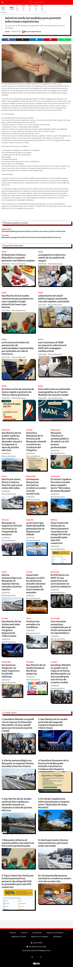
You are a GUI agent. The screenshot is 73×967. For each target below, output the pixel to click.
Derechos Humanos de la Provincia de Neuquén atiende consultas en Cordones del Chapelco (36, 442)
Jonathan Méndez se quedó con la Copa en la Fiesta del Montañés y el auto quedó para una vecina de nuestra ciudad (61, 674)
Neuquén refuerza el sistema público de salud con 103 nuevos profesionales (60, 440)
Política (54, 520)
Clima (4, 476)
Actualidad (55, 476)
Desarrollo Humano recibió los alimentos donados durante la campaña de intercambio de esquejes (35, 584)
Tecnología (55, 618)
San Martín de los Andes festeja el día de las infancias (36, 669)
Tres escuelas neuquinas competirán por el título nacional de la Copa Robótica (61, 627)
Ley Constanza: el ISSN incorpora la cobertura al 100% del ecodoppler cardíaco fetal (52, 346)
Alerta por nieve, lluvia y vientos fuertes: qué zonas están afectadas (12, 483)
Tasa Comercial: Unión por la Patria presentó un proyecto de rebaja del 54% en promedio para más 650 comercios (60, 533)
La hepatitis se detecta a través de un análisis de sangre (51, 257)
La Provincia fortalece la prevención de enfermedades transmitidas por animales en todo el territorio (18, 348)
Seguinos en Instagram (39, 937)
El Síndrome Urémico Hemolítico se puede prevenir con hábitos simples (18, 257)
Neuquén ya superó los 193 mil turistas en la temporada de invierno (31, 237)
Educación (55, 572)
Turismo (5, 235)
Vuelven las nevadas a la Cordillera (33, 624)
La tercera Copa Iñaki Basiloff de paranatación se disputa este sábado (35, 529)
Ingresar (58, 937)
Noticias (13, 933)
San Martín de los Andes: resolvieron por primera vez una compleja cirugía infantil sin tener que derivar (17, 301)
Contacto (24, 933)
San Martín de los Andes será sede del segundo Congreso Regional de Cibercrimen (11, 628)
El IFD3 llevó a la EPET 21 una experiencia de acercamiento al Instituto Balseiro (61, 581)
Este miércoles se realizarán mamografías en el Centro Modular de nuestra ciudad (54, 392)
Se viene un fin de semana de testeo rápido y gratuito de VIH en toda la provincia (18, 392)
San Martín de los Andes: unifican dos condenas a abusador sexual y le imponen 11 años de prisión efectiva (12, 442)
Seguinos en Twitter (18, 937)
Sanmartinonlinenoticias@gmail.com (36, 951)
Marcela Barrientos (33, 31)
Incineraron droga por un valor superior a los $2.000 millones (11, 671)
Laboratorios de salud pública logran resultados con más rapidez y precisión (53, 298)
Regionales (6, 229)
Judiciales (6, 430)
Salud (7, 31)
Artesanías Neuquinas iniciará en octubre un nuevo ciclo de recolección (33, 231)
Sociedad (30, 662)
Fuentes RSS (37, 933)
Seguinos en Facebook (55, 933)
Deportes (30, 520)
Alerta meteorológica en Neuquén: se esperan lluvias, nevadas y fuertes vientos (12, 582)
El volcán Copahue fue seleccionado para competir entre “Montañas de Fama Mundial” (61, 485)
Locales (29, 430)
